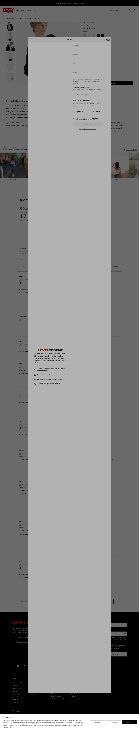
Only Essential (113, 722)
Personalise (97, 722)
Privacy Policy (68, 725)
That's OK (129, 722)
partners (28, 720)
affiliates (19, 720)
